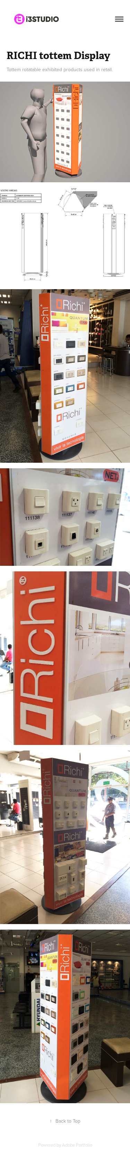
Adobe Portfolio (77, 1145)
